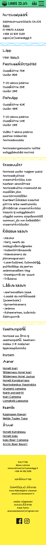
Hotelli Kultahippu (14, 432)
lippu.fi (15, 57)
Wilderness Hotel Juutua (19, 376)
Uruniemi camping (14, 388)
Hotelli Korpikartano (16, 380)
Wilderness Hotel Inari (17, 372)
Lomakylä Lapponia (15, 400)
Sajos (6, 25)
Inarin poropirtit (13, 392)
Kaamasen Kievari (14, 414)
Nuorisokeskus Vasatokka (19, 384)
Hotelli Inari (10, 368)
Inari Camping (12, 396)
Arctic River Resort (15, 444)
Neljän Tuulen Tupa (15, 418)
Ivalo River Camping (15, 440)
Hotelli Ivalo (10, 436)
